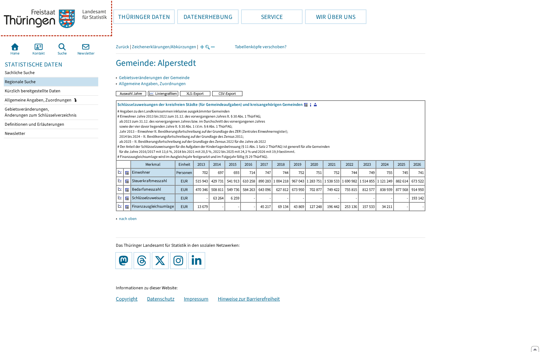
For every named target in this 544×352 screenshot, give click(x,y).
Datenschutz (160, 298)
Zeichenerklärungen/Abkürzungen (164, 47)
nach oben (128, 218)
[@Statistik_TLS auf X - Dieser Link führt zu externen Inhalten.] (161, 260)
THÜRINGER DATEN (141, 17)
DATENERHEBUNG (204, 17)
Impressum (196, 298)
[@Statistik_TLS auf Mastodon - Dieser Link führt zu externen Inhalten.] (125, 260)
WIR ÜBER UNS (330, 17)
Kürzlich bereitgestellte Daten (32, 91)
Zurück (122, 47)
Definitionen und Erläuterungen (34, 124)
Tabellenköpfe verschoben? (260, 47)
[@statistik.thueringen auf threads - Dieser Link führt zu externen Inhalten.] (143, 260)
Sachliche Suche (19, 73)
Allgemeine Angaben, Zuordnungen (38, 100)
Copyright (127, 298)
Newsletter (14, 133)
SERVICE (262, 17)
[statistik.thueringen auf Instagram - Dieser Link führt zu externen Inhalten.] (180, 260)
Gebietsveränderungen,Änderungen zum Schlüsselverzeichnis (40, 112)
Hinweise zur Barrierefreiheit (249, 298)
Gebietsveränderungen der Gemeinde (154, 78)
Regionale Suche (20, 82)
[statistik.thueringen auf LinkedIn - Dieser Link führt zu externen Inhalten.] (198, 260)
